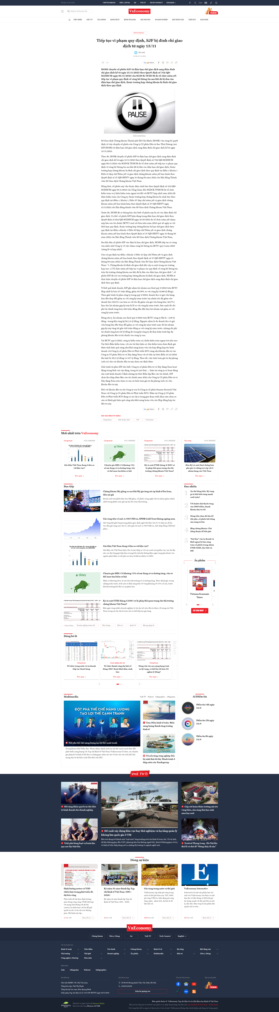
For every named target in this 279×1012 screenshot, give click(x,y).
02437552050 (126, 986)
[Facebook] (190, 2)
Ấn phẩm (199, 560)
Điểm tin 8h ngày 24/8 (204, 738)
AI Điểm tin (200, 696)
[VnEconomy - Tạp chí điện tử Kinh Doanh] (139, 927)
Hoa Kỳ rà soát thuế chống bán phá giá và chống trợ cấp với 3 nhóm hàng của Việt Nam (200, 468)
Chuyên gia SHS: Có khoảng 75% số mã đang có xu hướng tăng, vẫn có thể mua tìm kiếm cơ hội (119, 468)
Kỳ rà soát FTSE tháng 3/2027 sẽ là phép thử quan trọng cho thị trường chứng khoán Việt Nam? (159, 468)
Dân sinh (204, 19)
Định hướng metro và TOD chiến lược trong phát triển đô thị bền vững (78, 892)
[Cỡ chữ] (107, 62)
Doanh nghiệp (161, 19)
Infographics (160, 697)
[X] (195, 2)
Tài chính (101, 19)
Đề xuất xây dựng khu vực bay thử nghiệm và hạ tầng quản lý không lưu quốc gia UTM (139, 833)
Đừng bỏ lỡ (70, 636)
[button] (117, 684)
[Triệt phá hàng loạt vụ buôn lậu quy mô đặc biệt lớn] (79, 829)
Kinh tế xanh (130, 19)
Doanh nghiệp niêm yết (117, 663)
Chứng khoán (109, 3)
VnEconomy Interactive (196, 889)
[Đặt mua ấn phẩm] (211, 10)
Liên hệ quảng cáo (142, 991)
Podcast (151, 697)
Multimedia (71, 697)
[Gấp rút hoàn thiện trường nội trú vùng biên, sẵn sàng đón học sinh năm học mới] (199, 793)
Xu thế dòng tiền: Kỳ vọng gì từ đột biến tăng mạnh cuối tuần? (202, 494)
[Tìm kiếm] (68, 11)
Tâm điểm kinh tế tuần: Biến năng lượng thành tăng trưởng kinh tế (158, 726)
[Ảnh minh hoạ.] (139, 90)
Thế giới (192, 19)
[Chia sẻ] (176, 62)
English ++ (171, 3)
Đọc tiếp (69, 486)
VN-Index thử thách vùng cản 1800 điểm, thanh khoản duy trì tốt (202, 507)
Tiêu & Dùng (124, 3)
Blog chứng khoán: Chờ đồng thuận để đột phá (201, 530)
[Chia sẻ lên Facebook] (158, 62)
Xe (135, 3)
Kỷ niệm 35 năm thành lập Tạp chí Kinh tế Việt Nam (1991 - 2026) (119, 892)
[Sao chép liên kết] (172, 62)
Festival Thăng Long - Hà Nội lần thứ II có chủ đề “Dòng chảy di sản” (199, 845)
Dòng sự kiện (139, 860)
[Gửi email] (167, 62)
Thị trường (145, 19)
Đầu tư (90, 19)
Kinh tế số (114, 19)
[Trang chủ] (69, 20)
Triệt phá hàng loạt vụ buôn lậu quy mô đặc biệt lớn (78, 845)
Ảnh (63, 970)
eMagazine (171, 697)
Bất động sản (178, 19)
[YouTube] (206, 2)
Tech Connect (156, 3)
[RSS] (194, 991)
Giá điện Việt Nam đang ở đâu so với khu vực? (126, 546)
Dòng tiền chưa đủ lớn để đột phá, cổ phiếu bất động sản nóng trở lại (202, 519)
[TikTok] (211, 2)
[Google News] (216, 2)
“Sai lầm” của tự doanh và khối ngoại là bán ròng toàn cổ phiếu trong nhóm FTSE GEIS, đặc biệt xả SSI (202, 545)
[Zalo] (200, 2)
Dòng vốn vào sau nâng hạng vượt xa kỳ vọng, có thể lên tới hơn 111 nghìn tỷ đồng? (154, 669)
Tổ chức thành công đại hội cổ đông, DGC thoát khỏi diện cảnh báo (117, 669)
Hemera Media (98, 1003)
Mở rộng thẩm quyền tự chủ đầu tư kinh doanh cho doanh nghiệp (78, 808)
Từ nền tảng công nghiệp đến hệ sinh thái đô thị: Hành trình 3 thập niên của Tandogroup (159, 759)
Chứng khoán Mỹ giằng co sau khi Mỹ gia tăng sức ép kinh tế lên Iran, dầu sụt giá (137, 493)
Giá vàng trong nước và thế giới (159, 889)
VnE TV (143, 3)
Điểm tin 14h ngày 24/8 (205, 706)
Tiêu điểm (77, 19)
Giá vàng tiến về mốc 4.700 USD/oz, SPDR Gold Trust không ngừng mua (139, 519)
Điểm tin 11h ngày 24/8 (205, 722)
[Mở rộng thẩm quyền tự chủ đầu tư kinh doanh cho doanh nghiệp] (79, 793)
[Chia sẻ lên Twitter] (163, 62)
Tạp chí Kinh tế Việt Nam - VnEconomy (202, 1005)
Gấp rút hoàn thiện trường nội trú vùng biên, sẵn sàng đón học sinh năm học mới (199, 810)
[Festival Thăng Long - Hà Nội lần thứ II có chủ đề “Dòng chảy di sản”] (199, 829)
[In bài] (103, 62)
